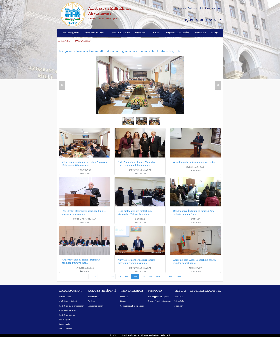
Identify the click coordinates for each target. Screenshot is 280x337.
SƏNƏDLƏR (140, 32)
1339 (142, 276)
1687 (171, 276)
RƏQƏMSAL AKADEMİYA (177, 32)
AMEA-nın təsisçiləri (68, 301)
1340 (150, 276)
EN (213, 8)
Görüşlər (91, 301)
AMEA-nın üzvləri (67, 315)
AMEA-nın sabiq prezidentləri (71, 306)
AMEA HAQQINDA (70, 32)
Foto (195, 8)
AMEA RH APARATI (121, 32)
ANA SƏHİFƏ (64, 41)
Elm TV (182, 8)
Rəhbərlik (124, 296)
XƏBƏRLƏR (200, 32)
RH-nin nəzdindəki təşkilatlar (132, 306)
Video (207, 8)
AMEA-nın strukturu (67, 310)
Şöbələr (123, 301)
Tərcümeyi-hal (94, 296)
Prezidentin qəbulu (95, 306)
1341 (158, 276)
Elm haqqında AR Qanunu (158, 296)
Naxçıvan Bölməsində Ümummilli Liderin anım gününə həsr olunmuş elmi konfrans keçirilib (119, 51)
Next (218, 85)
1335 (112, 276)
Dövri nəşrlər (64, 319)
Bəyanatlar (178, 296)
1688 (179, 276)
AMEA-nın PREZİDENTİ (95, 32)
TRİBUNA (155, 32)
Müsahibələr (179, 301)
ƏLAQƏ (214, 32)
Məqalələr (178, 306)
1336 (119, 276)
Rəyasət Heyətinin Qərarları (159, 301)
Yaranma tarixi (65, 296)
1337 (127, 276)
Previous (62, 85)
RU (219, 8)
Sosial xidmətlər (65, 328)
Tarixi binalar (64, 324)
